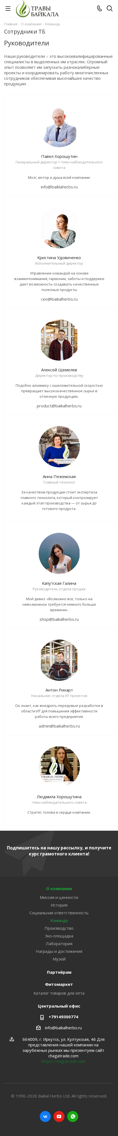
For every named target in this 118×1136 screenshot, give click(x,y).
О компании (59, 888)
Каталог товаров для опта (59, 993)
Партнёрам (59, 972)
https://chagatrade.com (63, 1061)
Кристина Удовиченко (59, 257)
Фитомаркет (59, 984)
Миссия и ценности (59, 897)
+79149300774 (63, 1016)
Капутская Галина (59, 583)
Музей (59, 959)
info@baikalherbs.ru (63, 1027)
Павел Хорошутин (59, 156)
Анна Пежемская (59, 476)
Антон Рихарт (59, 690)
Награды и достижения (59, 951)
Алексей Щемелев (59, 369)
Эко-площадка (59, 936)
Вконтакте (45, 1116)
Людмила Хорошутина (59, 796)
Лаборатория (59, 943)
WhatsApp (72, 1116)
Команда (59, 920)
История (59, 905)
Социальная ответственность (59, 912)
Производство (59, 928)
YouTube (59, 1116)
